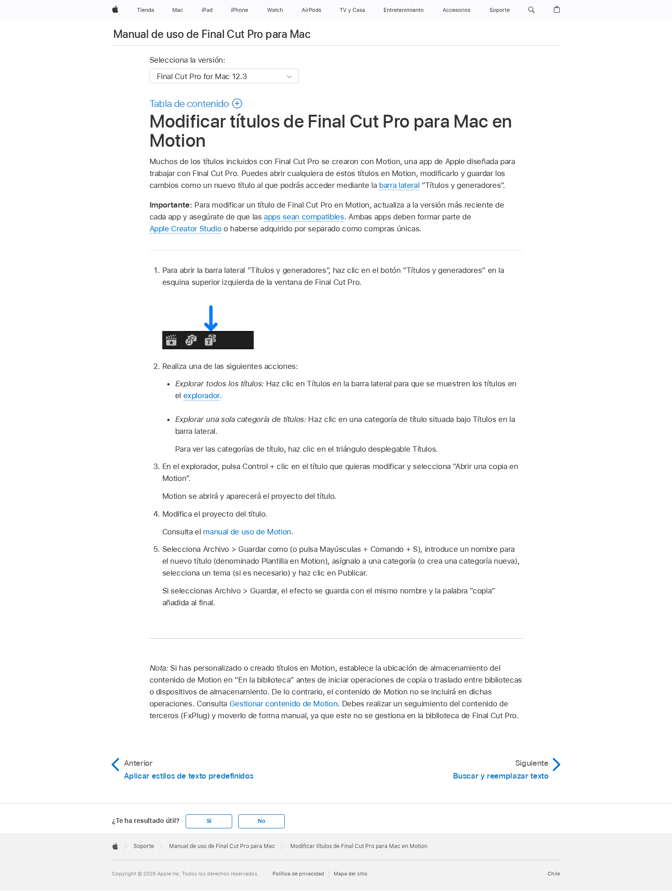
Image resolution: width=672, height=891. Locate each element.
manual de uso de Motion (247, 531)
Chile (554, 873)
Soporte (143, 846)
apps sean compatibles (304, 216)
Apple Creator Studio (185, 228)
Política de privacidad (298, 873)
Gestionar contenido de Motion (283, 703)
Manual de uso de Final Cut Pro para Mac (211, 34)
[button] (531, 10)
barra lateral (399, 185)
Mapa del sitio (351, 873)
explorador (201, 395)
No (261, 821)
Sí (209, 821)
